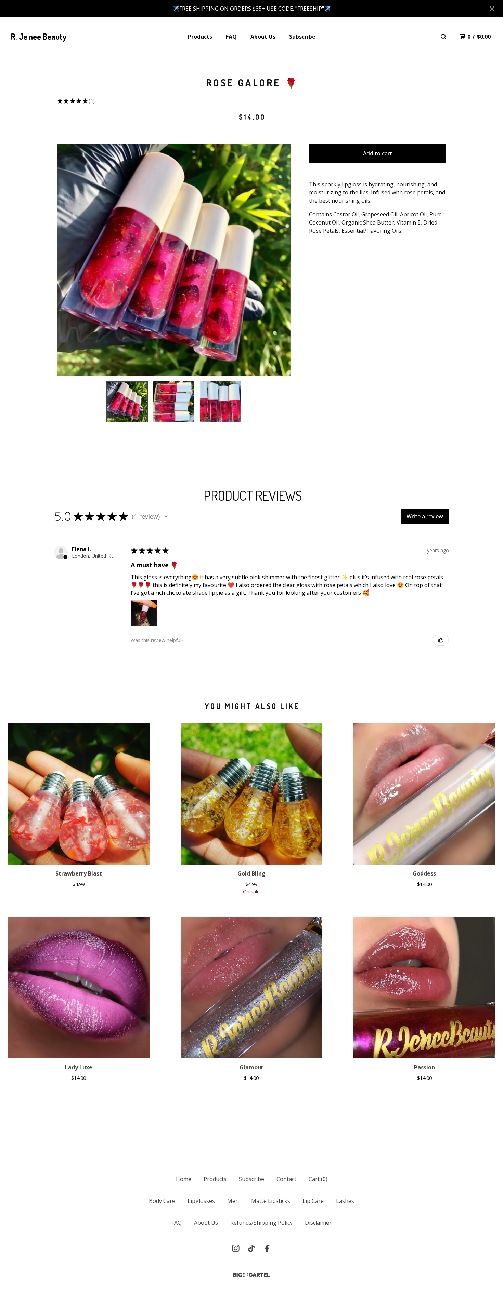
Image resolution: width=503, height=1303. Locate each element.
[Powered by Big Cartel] (251, 1275)
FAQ (231, 36)
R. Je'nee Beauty (39, 36)
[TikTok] (251, 1248)
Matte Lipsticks (270, 1201)
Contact (286, 1179)
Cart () (318, 1179)
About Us (262, 36)
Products (200, 36)
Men (233, 1201)
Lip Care (313, 1201)
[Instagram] (236, 1248)
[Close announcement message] (492, 8)
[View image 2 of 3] (173, 401)
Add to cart (377, 153)
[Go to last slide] (66, 260)
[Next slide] (280, 260)
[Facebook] (267, 1248)
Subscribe (302, 36)
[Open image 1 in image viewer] (174, 260)
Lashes (345, 1201)
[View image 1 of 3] (126, 401)
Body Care (162, 1201)
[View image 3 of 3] (220, 401)
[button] (166, 516)
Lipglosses (201, 1201)
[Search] (443, 36)
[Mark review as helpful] (441, 640)
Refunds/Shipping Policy (261, 1222)
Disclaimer (318, 1222)
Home (183, 1179)
